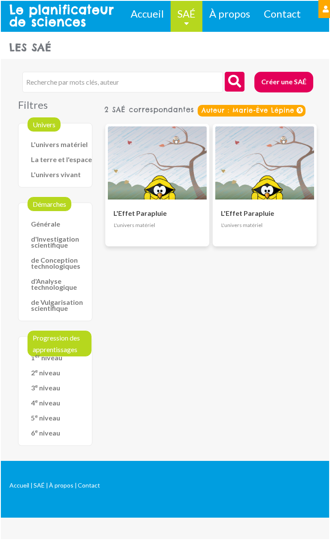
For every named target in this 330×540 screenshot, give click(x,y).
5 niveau (45, 418)
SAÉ (186, 13)
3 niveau (45, 388)
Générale (45, 224)
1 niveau (46, 357)
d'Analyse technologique (54, 284)
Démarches (49, 204)
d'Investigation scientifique (55, 242)
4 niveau (45, 403)
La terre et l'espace (61, 159)
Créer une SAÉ (283, 81)
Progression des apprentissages (56, 343)
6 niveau (45, 433)
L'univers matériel (59, 144)
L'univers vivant (56, 174)
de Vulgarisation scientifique (57, 305)
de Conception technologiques (55, 263)
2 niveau (45, 372)
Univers (44, 124)
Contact (282, 13)
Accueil (147, 13)
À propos (229, 13)
